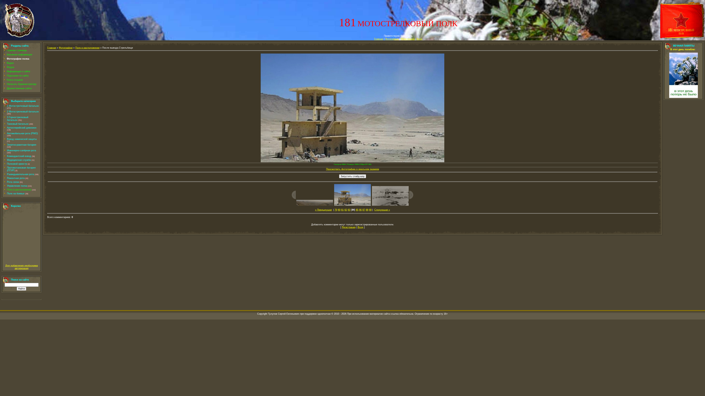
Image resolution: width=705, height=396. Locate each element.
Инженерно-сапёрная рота (21, 150)
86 (360, 209)
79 (336, 209)
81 (342, 209)
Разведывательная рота (20, 174)
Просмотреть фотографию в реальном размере (352, 169)
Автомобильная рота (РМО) (22, 133)
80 (339, 209)
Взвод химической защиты (22, 139)
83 (349, 209)
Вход (419, 39)
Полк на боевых (16, 193)
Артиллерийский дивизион (21, 127)
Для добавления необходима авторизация (21, 267)
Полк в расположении (19, 189)
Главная (378, 39)
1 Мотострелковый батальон (23, 105)
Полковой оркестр (17, 163)
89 (370, 209)
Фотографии (392, 39)
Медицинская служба (19, 160)
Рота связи (13, 182)
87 (363, 209)
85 (357, 209)
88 (367, 209)
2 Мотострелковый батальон (23, 111)
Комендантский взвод (19, 156)
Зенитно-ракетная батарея (21, 144)
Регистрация (408, 39)
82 (345, 209)
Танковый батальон (17, 123)
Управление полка (17, 185)
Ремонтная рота (16, 178)
